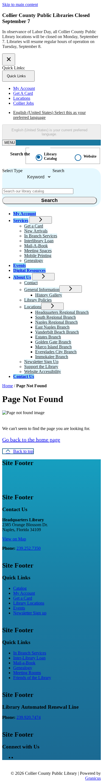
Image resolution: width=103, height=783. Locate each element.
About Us (22, 277)
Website (89, 156)
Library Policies (38, 300)
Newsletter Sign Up (41, 361)
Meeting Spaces (38, 250)
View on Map (14, 539)
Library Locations (28, 603)
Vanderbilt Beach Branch (57, 332)
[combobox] (51, 132)
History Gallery (48, 295)
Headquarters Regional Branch (62, 312)
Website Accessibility (42, 371)
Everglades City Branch (56, 351)
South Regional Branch (55, 317)
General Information (41, 289)
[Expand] (40, 220)
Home (7, 385)
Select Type (12, 170)
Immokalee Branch (51, 356)
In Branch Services (40, 236)
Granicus (93, 778)
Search (58, 170)
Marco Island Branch (53, 346)
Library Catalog (50, 156)
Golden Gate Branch (53, 342)
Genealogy (33, 260)
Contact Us (23, 376)
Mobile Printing (37, 255)
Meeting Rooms (27, 672)
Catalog (20, 588)
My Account (24, 593)
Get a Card (33, 226)
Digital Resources (29, 270)
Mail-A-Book (36, 245)
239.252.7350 (28, 548)
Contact (31, 282)
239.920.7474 (28, 717)
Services (20, 220)
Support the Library (41, 366)
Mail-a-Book (24, 662)
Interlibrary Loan (39, 240)
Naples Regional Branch (56, 322)
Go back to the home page (31, 440)
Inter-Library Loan (29, 658)
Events (19, 265)
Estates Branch (48, 337)
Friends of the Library (32, 677)
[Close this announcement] (8, 59)
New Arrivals (36, 231)
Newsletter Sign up (29, 613)
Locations (32, 306)
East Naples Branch (52, 327)
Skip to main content (20, 4)
